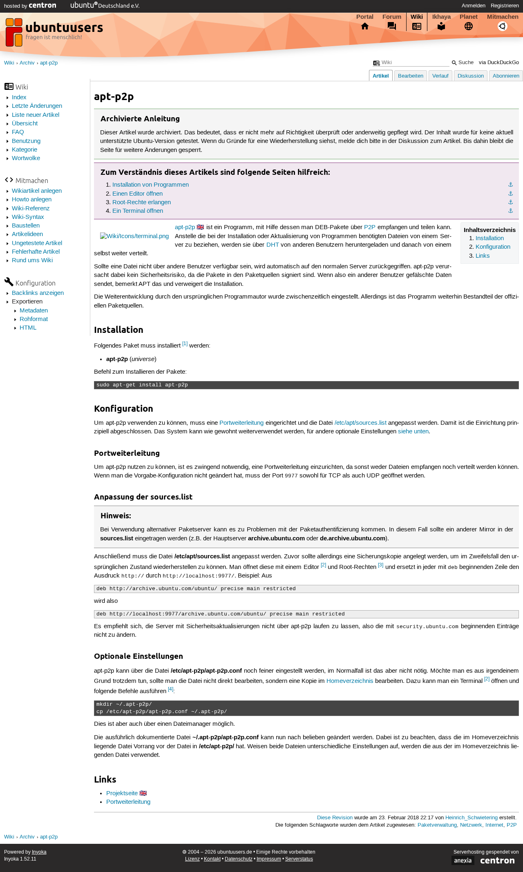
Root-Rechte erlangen (141, 202)
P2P (369, 227)
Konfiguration (493, 247)
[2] (323, 565)
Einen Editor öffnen (137, 194)
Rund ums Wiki (32, 260)
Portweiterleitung (241, 423)
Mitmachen (503, 17)
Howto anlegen (31, 199)
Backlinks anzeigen (38, 293)
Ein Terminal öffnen (137, 211)
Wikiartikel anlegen (37, 191)
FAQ (18, 132)
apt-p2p (49, 63)
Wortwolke (26, 158)
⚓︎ (510, 185)
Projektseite (122, 793)
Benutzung (26, 141)
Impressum (269, 859)
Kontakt (212, 859)
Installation (490, 238)
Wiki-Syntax (28, 217)
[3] (380, 565)
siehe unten (413, 431)
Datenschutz (239, 859)
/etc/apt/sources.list (361, 423)
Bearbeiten (410, 76)
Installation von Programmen (150, 185)
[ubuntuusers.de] (55, 34)
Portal (364, 17)
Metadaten (34, 310)
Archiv (27, 63)
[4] (170, 689)
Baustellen (26, 226)
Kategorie (24, 150)
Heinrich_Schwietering (471, 818)
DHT (272, 245)
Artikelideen (27, 234)
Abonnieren (506, 76)
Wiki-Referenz (31, 208)
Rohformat (34, 319)
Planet (469, 17)
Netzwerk (471, 825)
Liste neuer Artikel (35, 115)
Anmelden (473, 5)
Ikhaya (441, 17)
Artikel (381, 75)
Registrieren (505, 5)
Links (483, 256)
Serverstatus (299, 859)
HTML (28, 328)
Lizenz (192, 859)
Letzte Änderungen (37, 106)
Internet (494, 825)
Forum (391, 17)
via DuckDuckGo (499, 63)
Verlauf (440, 76)
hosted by (16, 6)
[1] (185, 344)
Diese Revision (335, 818)
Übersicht (25, 123)
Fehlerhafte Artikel (36, 252)
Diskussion (471, 76)
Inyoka (39, 852)
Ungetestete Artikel (37, 243)
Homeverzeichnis (349, 681)
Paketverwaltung (437, 825)
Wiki (417, 17)
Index (19, 97)
